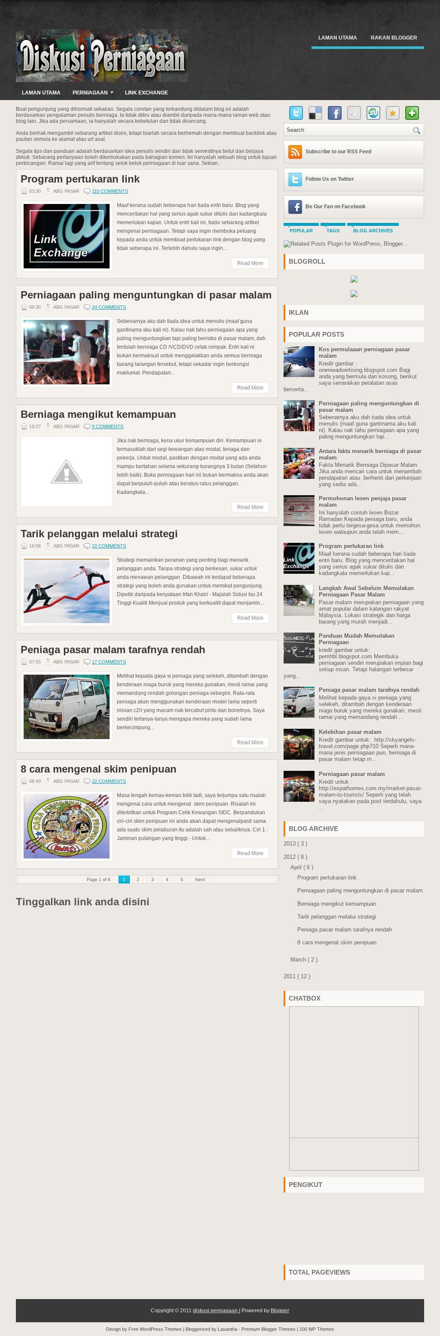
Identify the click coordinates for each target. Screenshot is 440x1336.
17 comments (109, 661)
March (299, 959)
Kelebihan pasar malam (350, 732)
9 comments (107, 426)
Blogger (280, 1311)
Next (200, 879)
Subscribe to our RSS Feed (338, 152)
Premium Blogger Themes (269, 1329)
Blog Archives (373, 230)
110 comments (110, 191)
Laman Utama (337, 38)
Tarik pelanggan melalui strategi (99, 534)
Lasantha (228, 1329)
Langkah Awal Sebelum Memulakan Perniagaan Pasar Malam (366, 591)
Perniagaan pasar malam (352, 774)
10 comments (109, 545)
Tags (333, 230)
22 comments (109, 781)
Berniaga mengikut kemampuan (98, 414)
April (296, 867)
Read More (250, 263)
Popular (301, 230)
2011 (290, 976)
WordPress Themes (161, 1329)
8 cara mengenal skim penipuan (99, 769)
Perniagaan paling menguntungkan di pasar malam (146, 295)
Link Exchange (146, 93)
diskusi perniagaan (216, 1311)
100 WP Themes (316, 1329)
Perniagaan (93, 92)
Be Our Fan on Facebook (336, 207)
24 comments (109, 307)
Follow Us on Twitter (330, 179)
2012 (290, 857)
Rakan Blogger (394, 38)
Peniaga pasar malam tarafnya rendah (113, 650)
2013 (290, 843)
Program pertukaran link (80, 179)
